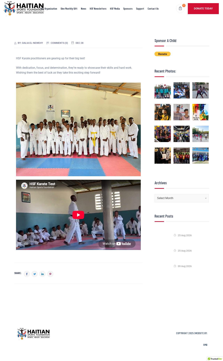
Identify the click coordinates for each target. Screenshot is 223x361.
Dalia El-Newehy (32, 42)
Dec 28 (79, 42)
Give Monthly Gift (69, 8)
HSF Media (115, 8)
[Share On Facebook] (27, 274)
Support (140, 8)
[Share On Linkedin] (42, 274)
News (83, 8)
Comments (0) (59, 42)
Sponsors (128, 8)
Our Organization (49, 8)
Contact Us (153, 8)
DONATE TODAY (203, 8)
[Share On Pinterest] (50, 274)
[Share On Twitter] (35, 274)
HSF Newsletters (98, 8)
